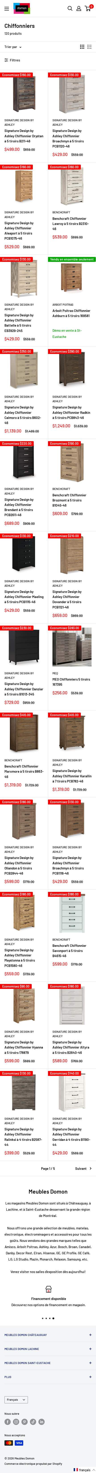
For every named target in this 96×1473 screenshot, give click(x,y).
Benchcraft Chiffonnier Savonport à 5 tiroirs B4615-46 (69, 951)
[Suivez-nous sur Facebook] (7, 1422)
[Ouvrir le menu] (6, 8)
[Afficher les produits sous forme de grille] (82, 47)
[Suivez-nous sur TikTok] (33, 1422)
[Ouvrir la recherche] (70, 8)
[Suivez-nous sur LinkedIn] (41, 1422)
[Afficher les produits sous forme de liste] (90, 47)
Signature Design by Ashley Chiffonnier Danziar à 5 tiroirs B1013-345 (23, 689)
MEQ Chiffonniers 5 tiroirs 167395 (71, 681)
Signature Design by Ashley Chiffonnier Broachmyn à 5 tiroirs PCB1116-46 (68, 865)
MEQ (55, 673)
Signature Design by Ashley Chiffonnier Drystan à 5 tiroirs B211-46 (23, 136)
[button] (84, 1470)
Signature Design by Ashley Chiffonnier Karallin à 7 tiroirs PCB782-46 (72, 776)
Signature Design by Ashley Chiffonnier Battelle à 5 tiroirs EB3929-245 (18, 323)
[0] (88, 8)
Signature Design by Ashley (19, 122)
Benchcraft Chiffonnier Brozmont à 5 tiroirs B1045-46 (69, 500)
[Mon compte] (79, 8)
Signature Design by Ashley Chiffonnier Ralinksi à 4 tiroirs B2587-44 (23, 1137)
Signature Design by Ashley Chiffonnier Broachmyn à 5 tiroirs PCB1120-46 (68, 138)
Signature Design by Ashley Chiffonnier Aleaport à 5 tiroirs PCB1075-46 (18, 230)
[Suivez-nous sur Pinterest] (24, 1422)
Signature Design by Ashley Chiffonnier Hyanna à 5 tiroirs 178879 (23, 1047)
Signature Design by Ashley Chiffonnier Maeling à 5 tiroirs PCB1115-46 (24, 597)
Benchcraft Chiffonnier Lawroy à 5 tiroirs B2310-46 (70, 223)
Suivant (81, 1168)
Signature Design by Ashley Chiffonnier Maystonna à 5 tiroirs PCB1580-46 (19, 958)
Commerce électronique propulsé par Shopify (33, 1463)
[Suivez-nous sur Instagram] (16, 1422)
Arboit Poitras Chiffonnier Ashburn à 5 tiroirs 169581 (71, 313)
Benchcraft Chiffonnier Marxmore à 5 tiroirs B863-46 (24, 771)
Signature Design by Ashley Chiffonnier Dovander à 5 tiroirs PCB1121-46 (66, 599)
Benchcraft (61, 212)
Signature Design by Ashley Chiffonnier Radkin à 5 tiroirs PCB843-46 (71, 412)
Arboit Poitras (62, 304)
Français (12, 1399)
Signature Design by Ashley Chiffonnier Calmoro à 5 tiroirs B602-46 (22, 415)
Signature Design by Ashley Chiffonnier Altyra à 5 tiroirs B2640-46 (70, 1047)
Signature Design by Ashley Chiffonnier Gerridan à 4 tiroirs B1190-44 (71, 1137)
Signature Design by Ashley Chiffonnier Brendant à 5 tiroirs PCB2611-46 (18, 507)
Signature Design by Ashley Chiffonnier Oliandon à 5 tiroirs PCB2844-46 (18, 865)
